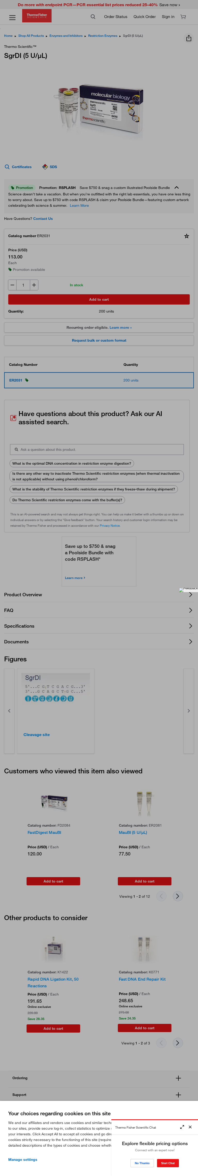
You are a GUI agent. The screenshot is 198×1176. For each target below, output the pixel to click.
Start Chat (168, 1163)
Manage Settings (22, 1159)
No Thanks (142, 1163)
